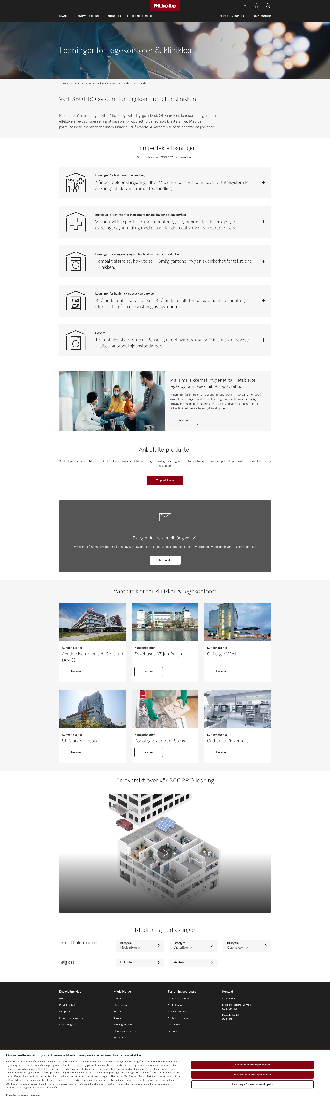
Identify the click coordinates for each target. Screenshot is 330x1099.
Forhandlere (175, 1024)
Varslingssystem (123, 1024)
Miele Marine (175, 1005)
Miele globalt (120, 1005)
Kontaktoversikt (231, 998)
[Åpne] (263, 182)
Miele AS (11, 1095)
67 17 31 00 (229, 1019)
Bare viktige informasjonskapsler (252, 1074)
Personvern (23, 1095)
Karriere (117, 1018)
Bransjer (65, 16)
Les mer (184, 420)
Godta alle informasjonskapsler (252, 1064)
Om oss (118, 998)
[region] (165, 1074)
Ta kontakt (165, 560)
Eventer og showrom (71, 1018)
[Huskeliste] (256, 5)
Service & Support (233, 16)
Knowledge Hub (89, 16)
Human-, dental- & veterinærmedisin (101, 83)
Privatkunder (261, 16)
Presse (117, 1011)
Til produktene (165, 480)
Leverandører (175, 1031)
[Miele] (165, 5)
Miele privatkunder (179, 998)
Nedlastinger (66, 1024)
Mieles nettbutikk (140, 16)
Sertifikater (119, 1037)
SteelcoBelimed (177, 1011)
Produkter (113, 16)
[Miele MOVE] (245, 5)
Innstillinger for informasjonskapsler (252, 1084)
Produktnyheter (68, 1005)
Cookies (35, 1095)
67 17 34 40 (229, 1009)
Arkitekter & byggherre (181, 1018)
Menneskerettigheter (125, 1031)
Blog (61, 998)
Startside (63, 83)
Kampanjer (65, 1011)
